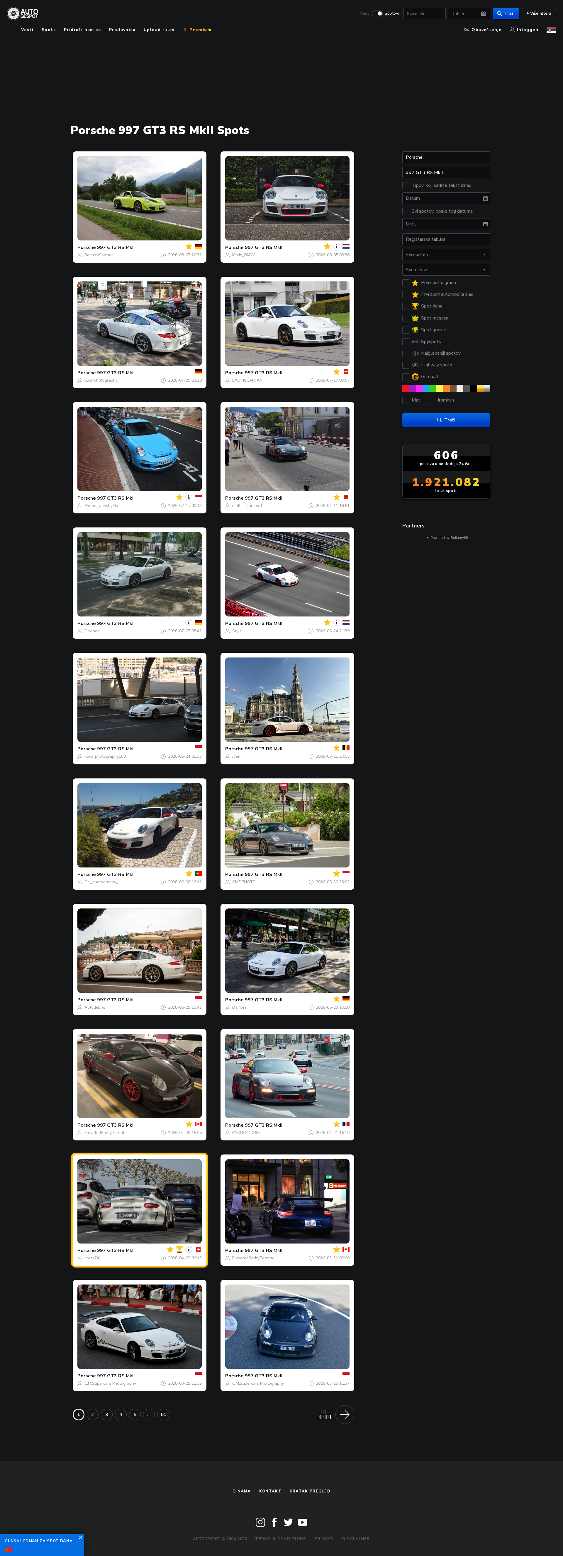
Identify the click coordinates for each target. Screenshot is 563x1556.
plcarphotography (101, 380)
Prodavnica (122, 30)
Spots (49, 30)
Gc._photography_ (101, 882)
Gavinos (91, 631)
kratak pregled (310, 1491)
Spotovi (392, 13)
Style (237, 631)
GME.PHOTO (244, 882)
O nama (242, 1491)
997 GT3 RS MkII (116, 247)
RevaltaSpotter (98, 255)
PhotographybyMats (103, 505)
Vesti (364, 13)
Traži (509, 13)
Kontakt (270, 1491)
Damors (239, 1007)
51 (164, 1414)
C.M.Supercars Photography (110, 1383)
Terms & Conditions (280, 1539)
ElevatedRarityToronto (105, 1132)
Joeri (236, 756)
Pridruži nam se (82, 30)
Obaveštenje (486, 30)
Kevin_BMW (243, 255)
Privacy (324, 1539)
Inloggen (527, 30)
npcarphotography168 (105, 756)
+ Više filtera (538, 13)
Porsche (86, 247)
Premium (199, 30)
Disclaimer (356, 1539)
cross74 (91, 1258)
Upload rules (159, 30)
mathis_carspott (247, 505)
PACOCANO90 (246, 1132)
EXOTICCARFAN (247, 380)
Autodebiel (94, 1007)
